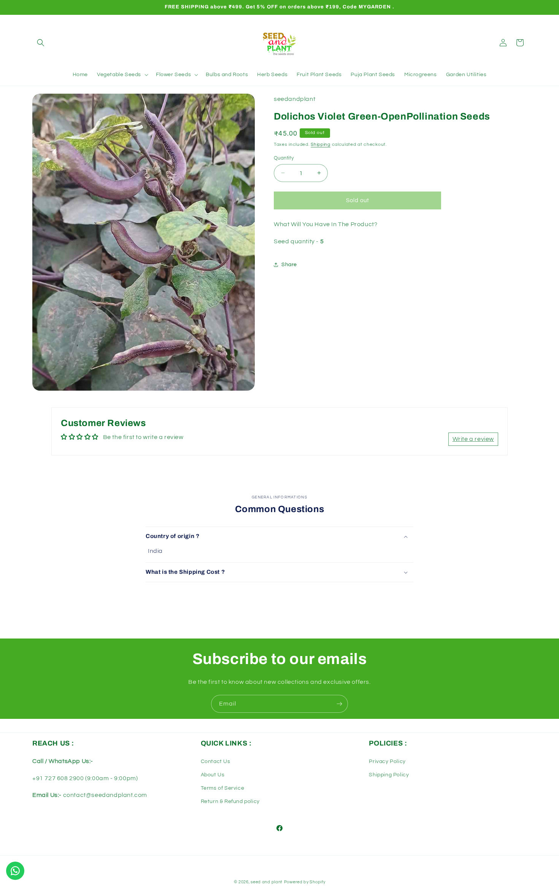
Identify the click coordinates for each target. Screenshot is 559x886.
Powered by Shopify (305, 882)
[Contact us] (15, 871)
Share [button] (289, 264)
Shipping (320, 144)
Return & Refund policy (230, 801)
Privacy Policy (387, 761)
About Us (213, 774)
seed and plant (267, 882)
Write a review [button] (473, 439)
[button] (40, 42)
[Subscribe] (339, 704)
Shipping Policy (389, 774)
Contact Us (215, 761)
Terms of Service (223, 788)
